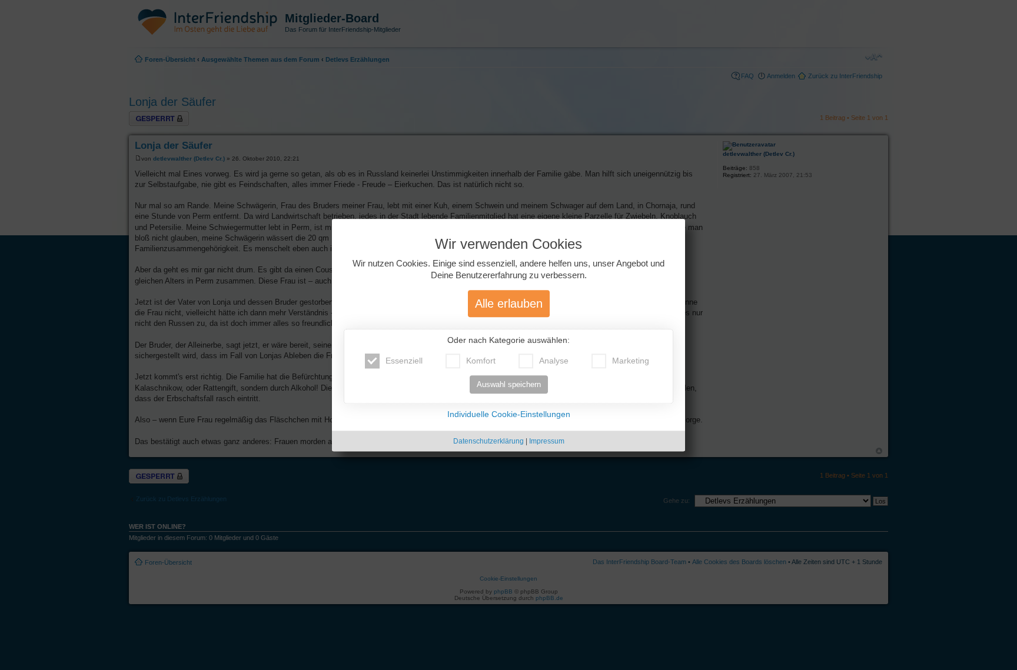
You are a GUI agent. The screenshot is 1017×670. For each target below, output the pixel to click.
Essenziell (404, 360)
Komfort (481, 360)
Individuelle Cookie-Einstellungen (508, 414)
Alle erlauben (509, 303)
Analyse (554, 360)
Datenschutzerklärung (488, 441)
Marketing (630, 360)
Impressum (546, 441)
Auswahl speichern (509, 384)
